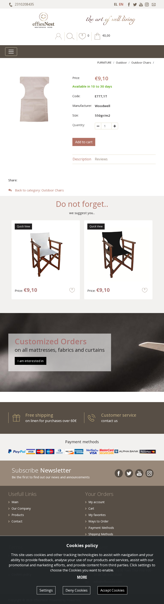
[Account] (59, 39)
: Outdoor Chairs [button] (39, 190)
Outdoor (121, 62)
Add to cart (83, 142)
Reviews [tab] (101, 159)
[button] (82, 39)
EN (121, 4)
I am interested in (31, 361)
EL (116, 4)
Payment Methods (101, 528)
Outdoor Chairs (141, 62)
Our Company (21, 508)
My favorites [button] (97, 515)
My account (96, 502)
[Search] (69, 39)
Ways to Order (98, 521)
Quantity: (78, 125)
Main (15, 502)
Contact (17, 521)
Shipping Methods (100, 534)
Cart (91, 508)
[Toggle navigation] (11, 51)
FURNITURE (104, 62)
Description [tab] (82, 159)
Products (18, 515)
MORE (82, 577)
